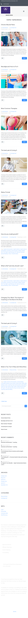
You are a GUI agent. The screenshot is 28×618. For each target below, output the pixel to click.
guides (15, 386)
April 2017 (3, 483)
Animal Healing (20, 381)
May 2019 (3, 477)
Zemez (14, 611)
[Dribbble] (19, 603)
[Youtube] (22, 603)
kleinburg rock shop (21, 386)
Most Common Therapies (9, 108)
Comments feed (4, 513)
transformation (15, 253)
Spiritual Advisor (6, 544)
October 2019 (4, 476)
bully (26, 383)
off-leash (3, 387)
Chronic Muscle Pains (8, 24)
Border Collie (15, 383)
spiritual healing (8, 389)
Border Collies (21, 383)
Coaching (9, 250)
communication (14, 250)
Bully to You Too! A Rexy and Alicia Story (13, 367)
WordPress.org (4, 515)
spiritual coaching (20, 252)
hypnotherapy (11, 252)
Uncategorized (13, 27)
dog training (8, 386)
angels (4, 381)
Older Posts (4, 401)
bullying (2, 384)
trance (9, 253)
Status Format (5, 192)
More (24, 58)
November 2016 (4, 484)
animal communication (12, 381)
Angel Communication (8, 249)
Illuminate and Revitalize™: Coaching (9, 442)
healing (19, 250)
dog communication (16, 384)
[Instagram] (15, 603)
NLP (15, 252)
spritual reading (4, 253)
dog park (3, 386)
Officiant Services (7, 547)
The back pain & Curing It (9, 150)
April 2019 (3, 479)
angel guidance (16, 249)
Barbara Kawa (9, 383)
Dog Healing (23, 384)
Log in (2, 509)
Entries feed (3, 511)
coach (6, 384)
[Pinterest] (12, 603)
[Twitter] (9, 603)
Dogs (12, 386)
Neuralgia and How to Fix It (9, 66)
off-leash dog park (10, 387)
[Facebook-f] (5, 603)
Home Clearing (6, 550)
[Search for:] (12, 406)
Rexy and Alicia (13, 369)
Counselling (5, 552)
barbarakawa (5, 27)
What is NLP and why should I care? (12, 266)
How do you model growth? (9, 234)
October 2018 (4, 481)
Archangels (3, 383)
